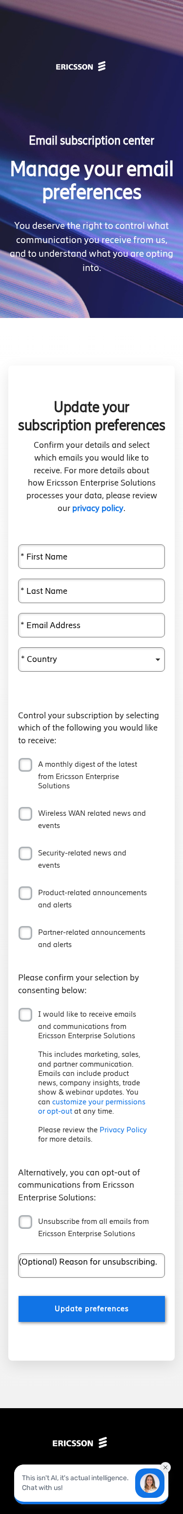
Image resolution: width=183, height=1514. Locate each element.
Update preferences (92, 1308)
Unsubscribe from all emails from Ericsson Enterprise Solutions (93, 1227)
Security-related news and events (82, 859)
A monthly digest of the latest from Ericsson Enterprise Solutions (87, 774)
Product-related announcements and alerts (92, 898)
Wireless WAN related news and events (92, 819)
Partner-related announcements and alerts (91, 938)
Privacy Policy (123, 1129)
